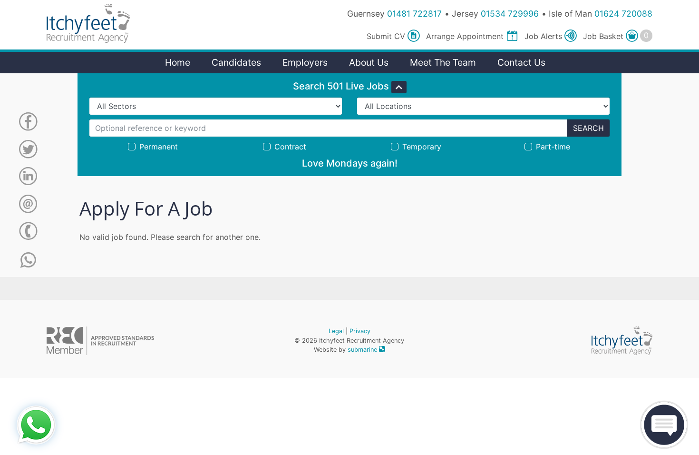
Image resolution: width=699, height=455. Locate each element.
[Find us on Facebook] (28, 123)
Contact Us (521, 62)
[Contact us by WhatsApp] (28, 260)
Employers (305, 62)
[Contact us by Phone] (28, 233)
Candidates (236, 62)
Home (177, 62)
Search (588, 128)
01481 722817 (414, 14)
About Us (368, 62)
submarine (363, 349)
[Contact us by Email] (28, 205)
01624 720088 (623, 14)
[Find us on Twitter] (28, 151)
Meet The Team (443, 62)
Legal (336, 331)
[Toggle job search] (399, 87)
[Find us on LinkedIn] (28, 178)
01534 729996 (510, 14)
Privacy (360, 331)
